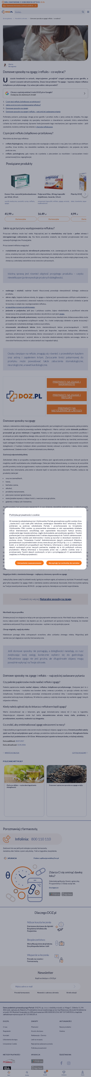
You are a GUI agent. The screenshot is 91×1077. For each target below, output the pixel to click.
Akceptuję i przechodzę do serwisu (64, 563)
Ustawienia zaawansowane (29, 563)
